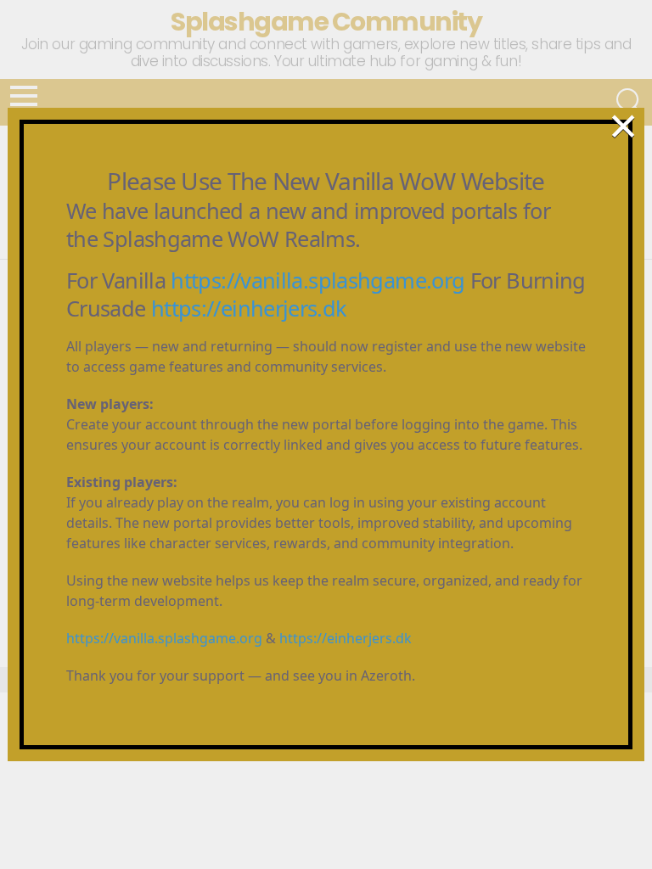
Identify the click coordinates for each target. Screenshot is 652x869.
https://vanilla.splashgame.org (317, 280)
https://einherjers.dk (249, 308)
